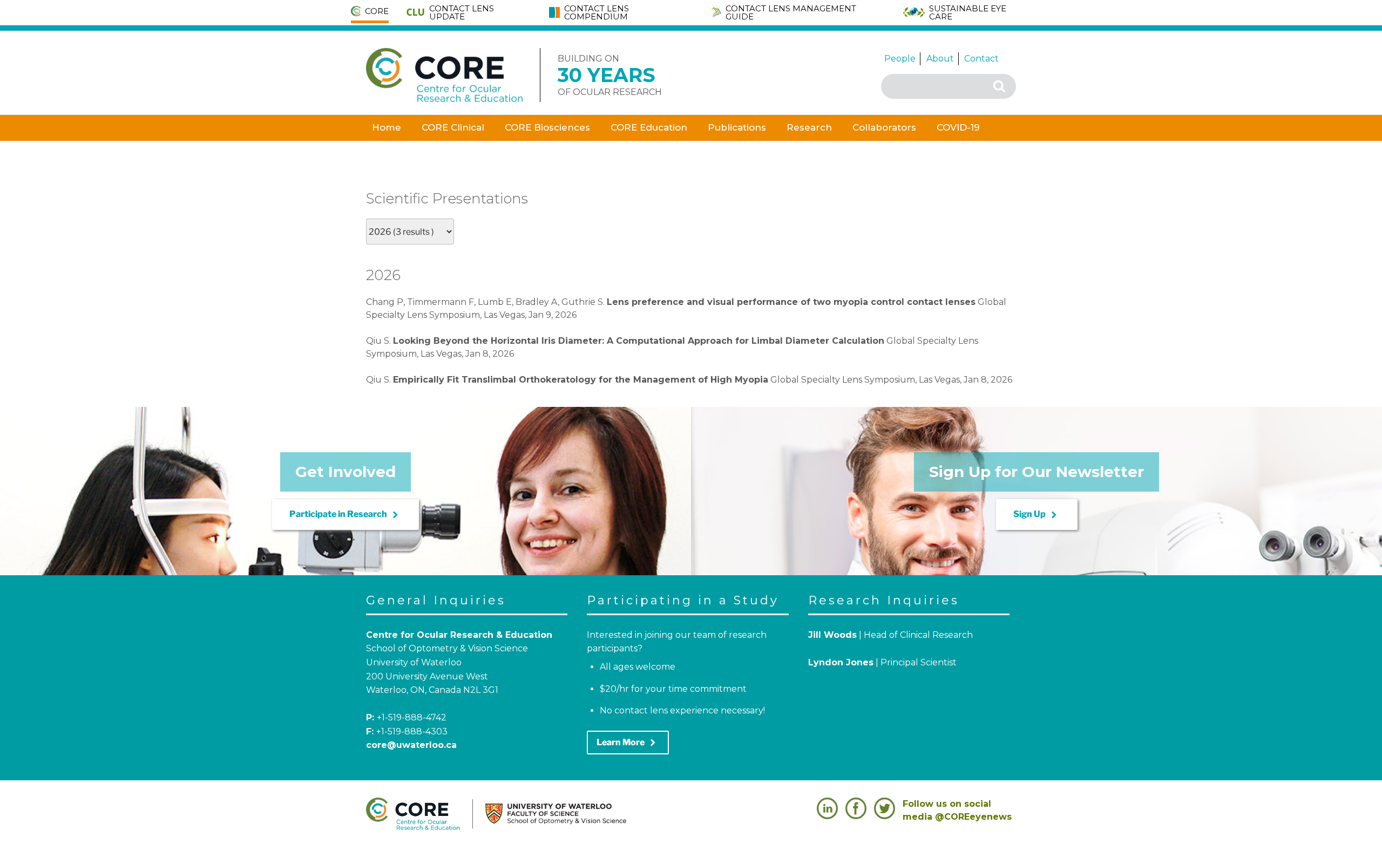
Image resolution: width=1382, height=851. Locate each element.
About (940, 58)
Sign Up (1036, 514)
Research (809, 127)
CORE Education (649, 127)
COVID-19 (958, 127)
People (900, 58)
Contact (981, 58)
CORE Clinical (453, 127)
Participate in (345, 514)
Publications (737, 127)
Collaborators (884, 127)
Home (386, 127)
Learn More (628, 742)
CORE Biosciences (547, 127)
